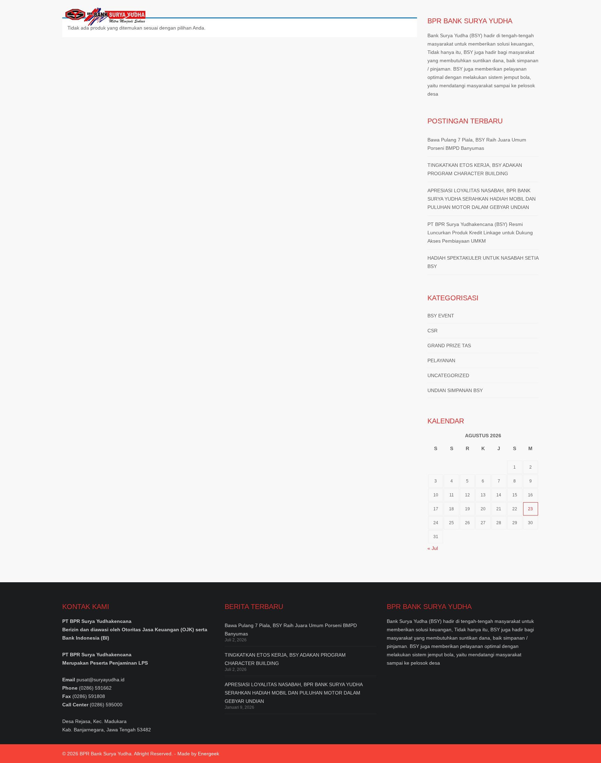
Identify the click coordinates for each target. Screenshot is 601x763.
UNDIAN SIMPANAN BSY (455, 390)
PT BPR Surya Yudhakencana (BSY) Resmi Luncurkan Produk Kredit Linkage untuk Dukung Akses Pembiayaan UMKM (480, 232)
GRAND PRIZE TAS (449, 345)
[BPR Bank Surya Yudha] (103, 15)
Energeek (208, 753)
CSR (432, 330)
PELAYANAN (441, 360)
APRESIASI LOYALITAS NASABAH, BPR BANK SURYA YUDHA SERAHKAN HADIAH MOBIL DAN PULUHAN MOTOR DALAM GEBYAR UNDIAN (481, 199)
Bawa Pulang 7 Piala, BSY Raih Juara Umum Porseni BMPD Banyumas (476, 144)
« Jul (432, 548)
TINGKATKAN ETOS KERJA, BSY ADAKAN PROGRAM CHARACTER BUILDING (474, 169)
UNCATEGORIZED (448, 375)
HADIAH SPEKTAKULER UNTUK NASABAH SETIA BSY (482, 262)
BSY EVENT (440, 315)
